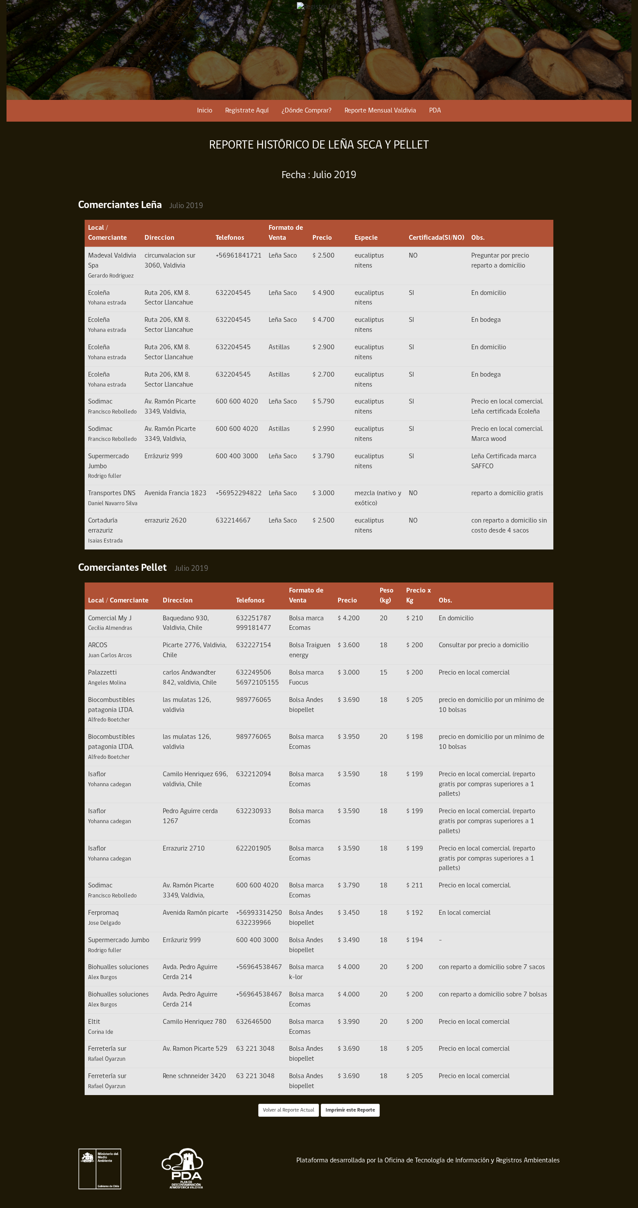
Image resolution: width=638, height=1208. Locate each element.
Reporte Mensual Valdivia (380, 110)
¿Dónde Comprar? (307, 110)
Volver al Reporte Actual (288, 1110)
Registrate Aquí (247, 110)
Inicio (204, 110)
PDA (435, 110)
